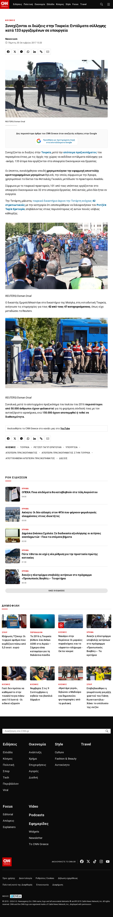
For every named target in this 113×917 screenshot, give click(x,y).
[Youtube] (107, 861)
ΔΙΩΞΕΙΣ (63, 458)
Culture (59, 752)
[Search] (107, 731)
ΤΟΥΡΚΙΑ (24, 447)
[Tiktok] (95, 861)
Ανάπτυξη (35, 752)
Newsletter (36, 838)
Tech (6, 777)
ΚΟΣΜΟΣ (10, 20)
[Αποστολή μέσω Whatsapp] (28, 52)
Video (33, 806)
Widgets (34, 831)
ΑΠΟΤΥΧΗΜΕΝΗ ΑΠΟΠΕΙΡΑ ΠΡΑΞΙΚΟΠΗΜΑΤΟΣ (30, 458)
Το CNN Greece (38, 844)
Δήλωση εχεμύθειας (68, 878)
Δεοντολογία (25, 878)
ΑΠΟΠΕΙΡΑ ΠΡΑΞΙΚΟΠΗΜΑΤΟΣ (21, 452)
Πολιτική (28, 4)
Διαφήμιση (57, 885)
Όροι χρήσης (9, 878)
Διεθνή (33, 777)
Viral (5, 790)
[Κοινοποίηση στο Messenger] (21, 52)
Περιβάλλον (11, 783)
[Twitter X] (88, 861)
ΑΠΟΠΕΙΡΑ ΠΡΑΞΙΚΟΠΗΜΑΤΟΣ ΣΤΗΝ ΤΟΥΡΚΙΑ (66, 452)
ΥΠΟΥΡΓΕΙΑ (72, 447)
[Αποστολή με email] (48, 52)
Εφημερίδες (39, 824)
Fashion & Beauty (65, 758)
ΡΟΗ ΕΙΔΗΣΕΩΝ (16, 477)
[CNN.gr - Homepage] (4, 4)
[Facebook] (82, 861)
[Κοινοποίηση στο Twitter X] (15, 52)
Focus (75, 4)
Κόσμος (60, 4)
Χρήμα (33, 758)
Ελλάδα (50, 4)
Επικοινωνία (42, 885)
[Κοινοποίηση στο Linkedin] (35, 52)
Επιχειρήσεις (37, 765)
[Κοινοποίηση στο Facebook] (8, 52)
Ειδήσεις (17, 4)
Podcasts (36, 815)
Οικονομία (40, 4)
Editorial (8, 814)
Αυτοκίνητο (62, 765)
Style (68, 4)
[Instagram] (101, 861)
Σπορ (6, 771)
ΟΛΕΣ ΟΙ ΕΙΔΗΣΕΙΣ (56, 591)
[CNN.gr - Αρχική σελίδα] (7, 861)
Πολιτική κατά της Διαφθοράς (18, 885)
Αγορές (34, 771)
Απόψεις (8, 820)
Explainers (9, 827)
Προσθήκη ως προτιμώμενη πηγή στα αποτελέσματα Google (59, 141)
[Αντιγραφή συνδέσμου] (41, 52)
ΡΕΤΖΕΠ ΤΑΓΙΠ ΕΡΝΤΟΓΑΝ (47, 447)
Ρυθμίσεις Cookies (45, 878)
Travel (83, 4)
